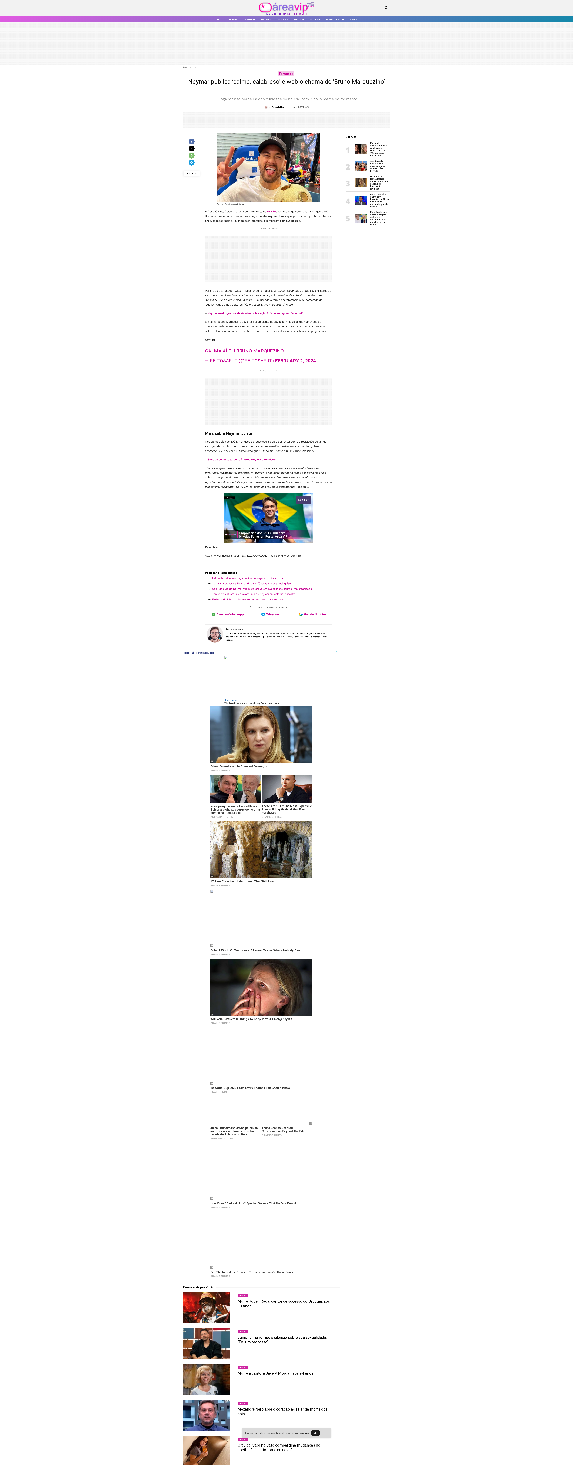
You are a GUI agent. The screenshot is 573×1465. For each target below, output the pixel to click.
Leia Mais (304, 1433)
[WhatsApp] (192, 156)
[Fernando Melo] (266, 107)
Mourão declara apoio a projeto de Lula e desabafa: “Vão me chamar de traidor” (378, 218)
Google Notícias (315, 614)
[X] (192, 148)
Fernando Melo (278, 107)
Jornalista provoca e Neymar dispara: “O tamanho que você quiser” (252, 583)
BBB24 (271, 211)
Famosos (192, 67)
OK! (315, 1433)
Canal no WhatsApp (230, 614)
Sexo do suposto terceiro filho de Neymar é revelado (242, 459)
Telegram (272, 614)
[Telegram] (192, 163)
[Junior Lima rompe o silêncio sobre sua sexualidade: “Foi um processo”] (206, 1342)
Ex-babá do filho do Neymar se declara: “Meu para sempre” (248, 599)
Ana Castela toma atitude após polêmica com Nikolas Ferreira (377, 165)
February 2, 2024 (295, 361)
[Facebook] (192, 141)
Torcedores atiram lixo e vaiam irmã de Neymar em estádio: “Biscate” (253, 594)
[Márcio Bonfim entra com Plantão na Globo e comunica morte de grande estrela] (361, 204)
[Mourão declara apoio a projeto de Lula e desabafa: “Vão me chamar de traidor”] (361, 222)
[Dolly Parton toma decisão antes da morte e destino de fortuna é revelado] (361, 186)
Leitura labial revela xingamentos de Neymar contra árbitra (247, 578)
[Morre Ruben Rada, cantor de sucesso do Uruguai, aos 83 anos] (206, 1306)
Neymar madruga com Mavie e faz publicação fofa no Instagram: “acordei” (255, 313)
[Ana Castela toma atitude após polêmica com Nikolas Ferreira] (361, 169)
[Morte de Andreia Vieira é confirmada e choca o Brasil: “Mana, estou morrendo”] (361, 153)
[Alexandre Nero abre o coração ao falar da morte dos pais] (206, 1414)
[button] (367, 8)
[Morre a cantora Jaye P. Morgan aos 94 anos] (206, 1378)
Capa (185, 67)
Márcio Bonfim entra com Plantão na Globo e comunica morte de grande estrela (379, 200)
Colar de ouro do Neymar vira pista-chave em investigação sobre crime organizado (262, 588)
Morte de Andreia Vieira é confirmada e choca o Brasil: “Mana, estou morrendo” (378, 149)
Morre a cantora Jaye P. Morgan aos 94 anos (276, 1372)
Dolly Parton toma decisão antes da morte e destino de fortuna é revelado (379, 182)
